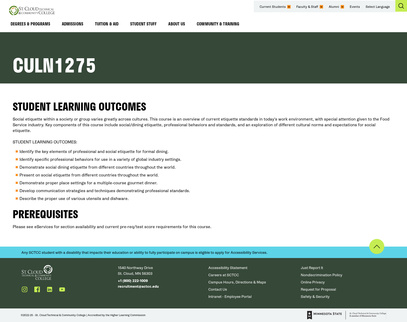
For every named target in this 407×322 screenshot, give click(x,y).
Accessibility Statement (227, 268)
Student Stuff (143, 24)
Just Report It (312, 268)
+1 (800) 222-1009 (133, 281)
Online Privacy (313, 282)
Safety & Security (315, 296)
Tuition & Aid (106, 24)
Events (355, 7)
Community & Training (218, 24)
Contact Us (217, 289)
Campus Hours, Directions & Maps (237, 282)
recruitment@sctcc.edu (138, 286)
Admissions (72, 24)
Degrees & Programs (30, 24)
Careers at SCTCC (223, 275)
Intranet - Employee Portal (230, 296)
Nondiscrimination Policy (321, 275)
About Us (176, 24)
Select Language (378, 7)
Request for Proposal (318, 289)
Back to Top (376, 246)
